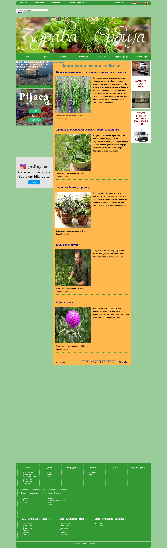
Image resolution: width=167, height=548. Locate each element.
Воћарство (26, 474)
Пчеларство (27, 481)
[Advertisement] (105, 10)
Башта (47, 477)
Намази (25, 532)
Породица (64, 56)
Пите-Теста (27, 526)
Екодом (48, 472)
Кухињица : (33, 493)
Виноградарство (29, 477)
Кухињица (49, 474)
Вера (91, 474)
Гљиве (50, 504)
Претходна (60, 362)
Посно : (83, 518)
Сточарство (27, 479)
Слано (99, 523)
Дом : (50, 467)
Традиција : (94, 467)
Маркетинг (40, 3)
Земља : (28, 467)
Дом (45, 56)
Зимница (26, 502)
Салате (25, 530)
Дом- (55, 62)
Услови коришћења (78, 3)
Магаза (102, 56)
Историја (92, 472)
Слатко (100, 526)
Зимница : (120, 518)
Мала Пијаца (141, 56)
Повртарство (27, 472)
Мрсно (25, 498)
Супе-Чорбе (27, 523)
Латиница (118, 3)
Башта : (61, 62)
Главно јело (27, 528)
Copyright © (77, 543)
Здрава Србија (121, 56)
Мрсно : (46, 518)
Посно (25, 500)
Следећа (123, 362)
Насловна (24, 3)
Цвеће (50, 498)
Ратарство (26, 483)
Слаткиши (26, 534)
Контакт (56, 3)
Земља (26, 56)
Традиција (83, 56)
